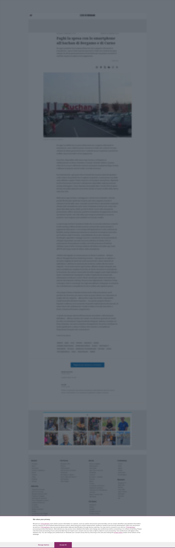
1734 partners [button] (45, 523)
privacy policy (118, 532)
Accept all (63, 545)
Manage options (43, 545)
